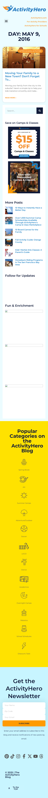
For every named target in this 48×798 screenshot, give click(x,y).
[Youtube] (35, 756)
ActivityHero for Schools (36, 25)
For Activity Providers (37, 21)
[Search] (39, 110)
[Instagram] (18, 756)
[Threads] (41, 756)
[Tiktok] (12, 756)
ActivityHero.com (39, 18)
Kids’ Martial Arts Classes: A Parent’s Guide (28, 251)
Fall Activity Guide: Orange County (28, 241)
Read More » (10, 98)
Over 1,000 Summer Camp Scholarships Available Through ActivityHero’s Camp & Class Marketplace (28, 221)
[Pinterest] (6, 756)
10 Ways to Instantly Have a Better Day (28, 209)
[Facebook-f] (24, 756)
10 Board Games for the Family (26, 230)
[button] (6, 21)
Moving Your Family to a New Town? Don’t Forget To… (22, 76)
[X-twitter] (30, 756)
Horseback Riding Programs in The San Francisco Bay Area (29, 262)
